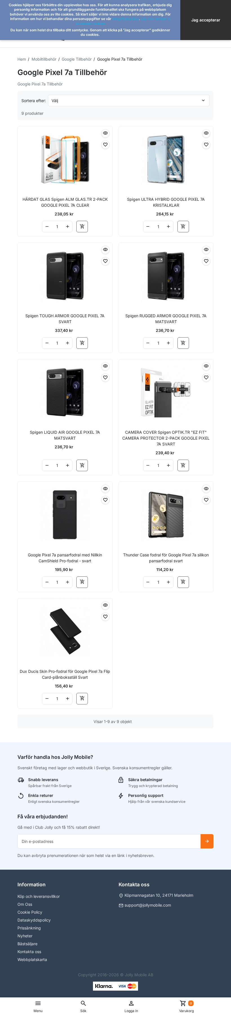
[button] (83, 1006)
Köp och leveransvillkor (38, 896)
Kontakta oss (29, 951)
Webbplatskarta (32, 959)
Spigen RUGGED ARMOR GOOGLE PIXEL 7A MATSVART (165, 318)
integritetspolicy (125, 19)
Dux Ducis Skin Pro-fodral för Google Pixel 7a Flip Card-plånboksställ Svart (65, 674)
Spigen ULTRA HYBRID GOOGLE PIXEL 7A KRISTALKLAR (166, 202)
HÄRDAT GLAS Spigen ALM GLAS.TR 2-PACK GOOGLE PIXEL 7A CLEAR (65, 202)
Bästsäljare (27, 943)
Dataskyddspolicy (34, 920)
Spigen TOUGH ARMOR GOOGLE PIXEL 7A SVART (65, 318)
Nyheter (24, 935)
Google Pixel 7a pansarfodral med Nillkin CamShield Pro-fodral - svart (65, 557)
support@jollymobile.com (148, 905)
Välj (55, 100)
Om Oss (24, 904)
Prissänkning (29, 927)
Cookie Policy (29, 912)
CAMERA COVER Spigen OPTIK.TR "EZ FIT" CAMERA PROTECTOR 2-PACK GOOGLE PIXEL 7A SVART (166, 438)
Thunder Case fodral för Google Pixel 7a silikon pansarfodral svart (166, 557)
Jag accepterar (205, 19)
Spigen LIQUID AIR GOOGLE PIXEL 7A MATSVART (65, 435)
